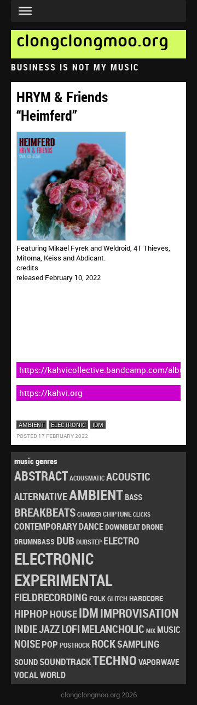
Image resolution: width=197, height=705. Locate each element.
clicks (141, 514)
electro (121, 540)
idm (97, 424)
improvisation (139, 613)
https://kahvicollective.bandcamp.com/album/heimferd (100, 369)
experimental (63, 580)
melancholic (113, 628)
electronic (68, 424)
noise (27, 643)
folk (97, 598)
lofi (70, 628)
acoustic (128, 476)
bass (133, 496)
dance (91, 526)
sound (26, 661)
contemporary (45, 526)
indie (25, 629)
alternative (40, 496)
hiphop (31, 613)
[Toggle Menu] (25, 11)
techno (114, 660)
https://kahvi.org (51, 392)
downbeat (122, 527)
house (63, 613)
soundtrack (65, 661)
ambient (31, 424)
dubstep (89, 542)
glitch (117, 598)
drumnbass (34, 541)
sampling (138, 643)
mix (150, 631)
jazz (49, 629)
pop (50, 644)
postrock (75, 645)
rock (103, 643)
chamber (89, 514)
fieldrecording (51, 597)
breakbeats (45, 512)
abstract (41, 475)
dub (65, 540)
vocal (26, 675)
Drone (152, 527)
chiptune (117, 514)
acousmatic (87, 478)
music (169, 630)
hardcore (146, 598)
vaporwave (158, 662)
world (53, 675)
